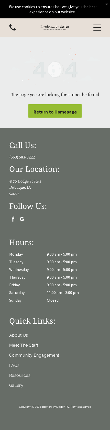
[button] (97, 27)
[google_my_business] (22, 219)
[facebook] (13, 219)
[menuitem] (55, 335)
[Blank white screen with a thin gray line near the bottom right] (12, 30)
